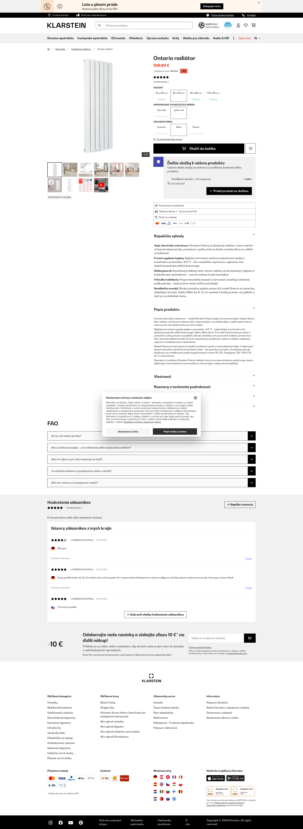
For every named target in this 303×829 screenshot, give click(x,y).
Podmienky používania (216, 805)
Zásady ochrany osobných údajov (229, 803)
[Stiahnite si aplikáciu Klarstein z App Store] (215, 778)
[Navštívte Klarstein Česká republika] (168, 784)
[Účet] (238, 25)
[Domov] (51, 49)
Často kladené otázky (222, 15)
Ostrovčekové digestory (61, 717)
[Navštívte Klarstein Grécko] (174, 799)
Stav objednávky (163, 712)
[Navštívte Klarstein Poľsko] (180, 784)
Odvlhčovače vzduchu (60, 712)
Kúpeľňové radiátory (81, 49)
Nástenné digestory (59, 748)
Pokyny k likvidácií (217, 702)
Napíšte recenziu (241, 504)
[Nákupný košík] (253, 25)
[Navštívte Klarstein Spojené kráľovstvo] (161, 784)
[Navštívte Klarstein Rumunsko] (161, 791)
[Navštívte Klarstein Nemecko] (155, 777)
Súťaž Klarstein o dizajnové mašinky (227, 707)
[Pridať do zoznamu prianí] (251, 149)
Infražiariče (54, 727)
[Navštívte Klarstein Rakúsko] (161, 777)
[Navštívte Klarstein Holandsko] (155, 799)
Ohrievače (60, 49)
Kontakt (251, 15)
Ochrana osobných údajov (200, 647)
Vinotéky (52, 702)
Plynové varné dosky (59, 758)
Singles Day (107, 707)
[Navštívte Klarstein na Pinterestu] (81, 822)
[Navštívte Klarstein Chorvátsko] (155, 791)
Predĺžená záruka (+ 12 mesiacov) (191, 179)
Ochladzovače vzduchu (61, 743)
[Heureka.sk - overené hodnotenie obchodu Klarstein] (228, 25)
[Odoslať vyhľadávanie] (99, 25)
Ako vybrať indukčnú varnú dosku (120, 731)
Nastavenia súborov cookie (222, 717)
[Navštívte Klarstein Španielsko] (155, 784)
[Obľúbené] (246, 25)
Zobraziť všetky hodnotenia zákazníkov (156, 614)
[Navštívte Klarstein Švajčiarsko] (168, 777)
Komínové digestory (59, 722)
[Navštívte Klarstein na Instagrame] (50, 822)
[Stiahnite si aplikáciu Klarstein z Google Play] (235, 778)
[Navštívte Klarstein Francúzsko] (174, 777)
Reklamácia (160, 717)
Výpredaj (244, 38)
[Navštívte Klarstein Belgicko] (180, 791)
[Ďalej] (259, 38)
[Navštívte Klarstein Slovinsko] (168, 799)
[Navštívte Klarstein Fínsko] (174, 791)
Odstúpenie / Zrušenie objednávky (173, 722)
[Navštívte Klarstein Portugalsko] (161, 799)
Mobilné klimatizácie (59, 707)
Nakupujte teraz (212, 6)
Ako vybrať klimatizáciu (114, 736)
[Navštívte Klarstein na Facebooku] (60, 822)
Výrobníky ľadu (56, 732)
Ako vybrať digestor (112, 726)
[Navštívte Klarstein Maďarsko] (174, 784)
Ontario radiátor (105, 49)
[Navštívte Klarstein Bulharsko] (168, 791)
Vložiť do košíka (202, 149)
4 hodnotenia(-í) (161, 82)
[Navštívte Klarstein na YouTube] (71, 822)
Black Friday (107, 702)
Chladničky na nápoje (60, 737)
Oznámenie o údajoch (219, 712)
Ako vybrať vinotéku (112, 721)
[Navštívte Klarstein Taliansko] (180, 777)
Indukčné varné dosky (60, 753)
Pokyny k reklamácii (165, 727)
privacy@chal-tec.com (237, 653)
